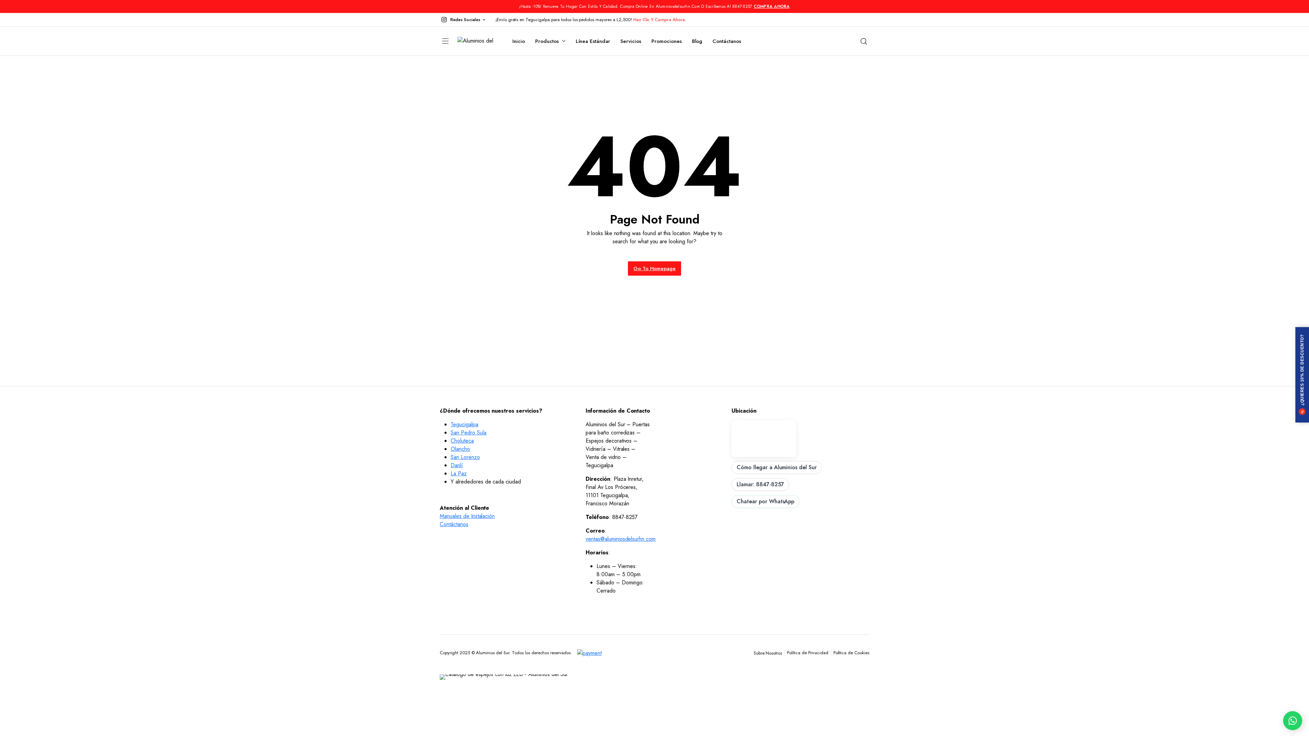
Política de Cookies (851, 652)
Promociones (666, 41)
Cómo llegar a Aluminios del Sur (777, 467)
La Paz (459, 473)
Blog (697, 41)
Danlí (457, 465)
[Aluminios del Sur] (478, 41)
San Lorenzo (465, 457)
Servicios (630, 41)
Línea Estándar (593, 41)
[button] (462, 20)
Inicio (518, 41)
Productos (547, 41)
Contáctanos (726, 41)
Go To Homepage (654, 268)
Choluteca (462, 441)
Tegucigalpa (464, 424)
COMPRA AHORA (772, 6)
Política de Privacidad (807, 652)
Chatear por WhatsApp (765, 501)
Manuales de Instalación (467, 516)
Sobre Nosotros (768, 653)
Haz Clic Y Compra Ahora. (659, 19)
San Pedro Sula (468, 432)
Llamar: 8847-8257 (760, 484)
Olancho (460, 449)
